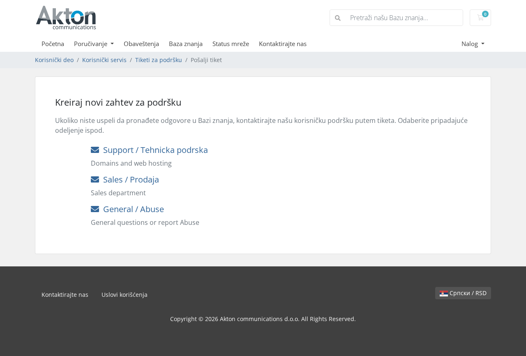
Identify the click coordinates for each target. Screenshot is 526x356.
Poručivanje (91, 43)
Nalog (470, 43)
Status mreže (230, 43)
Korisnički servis (104, 60)
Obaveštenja (141, 43)
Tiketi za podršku (158, 60)
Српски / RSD (467, 293)
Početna (53, 43)
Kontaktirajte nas (283, 43)
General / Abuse (131, 209)
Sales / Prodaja (129, 179)
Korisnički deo (54, 60)
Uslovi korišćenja (125, 294)
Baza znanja (186, 43)
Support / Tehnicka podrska (153, 149)
